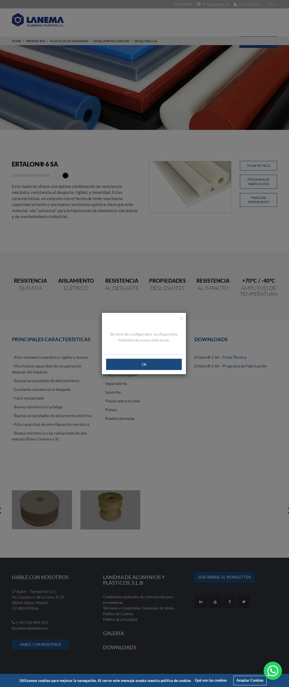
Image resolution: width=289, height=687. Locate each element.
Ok (144, 364)
